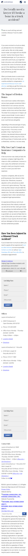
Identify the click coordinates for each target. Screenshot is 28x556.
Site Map (4, 511)
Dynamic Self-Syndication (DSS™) (12, 507)
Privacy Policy (5, 489)
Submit (8, 305)
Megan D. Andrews (7, 261)
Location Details (8, 339)
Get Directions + (6, 461)
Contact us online (6, 250)
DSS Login (10, 511)
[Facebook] (10, 478)
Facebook (10, 271)
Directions (6, 342)
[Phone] (21, 2)
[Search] (24, 513)
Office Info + (20, 459)
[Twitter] (11, 478)
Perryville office (17, 252)
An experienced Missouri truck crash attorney (12, 83)
